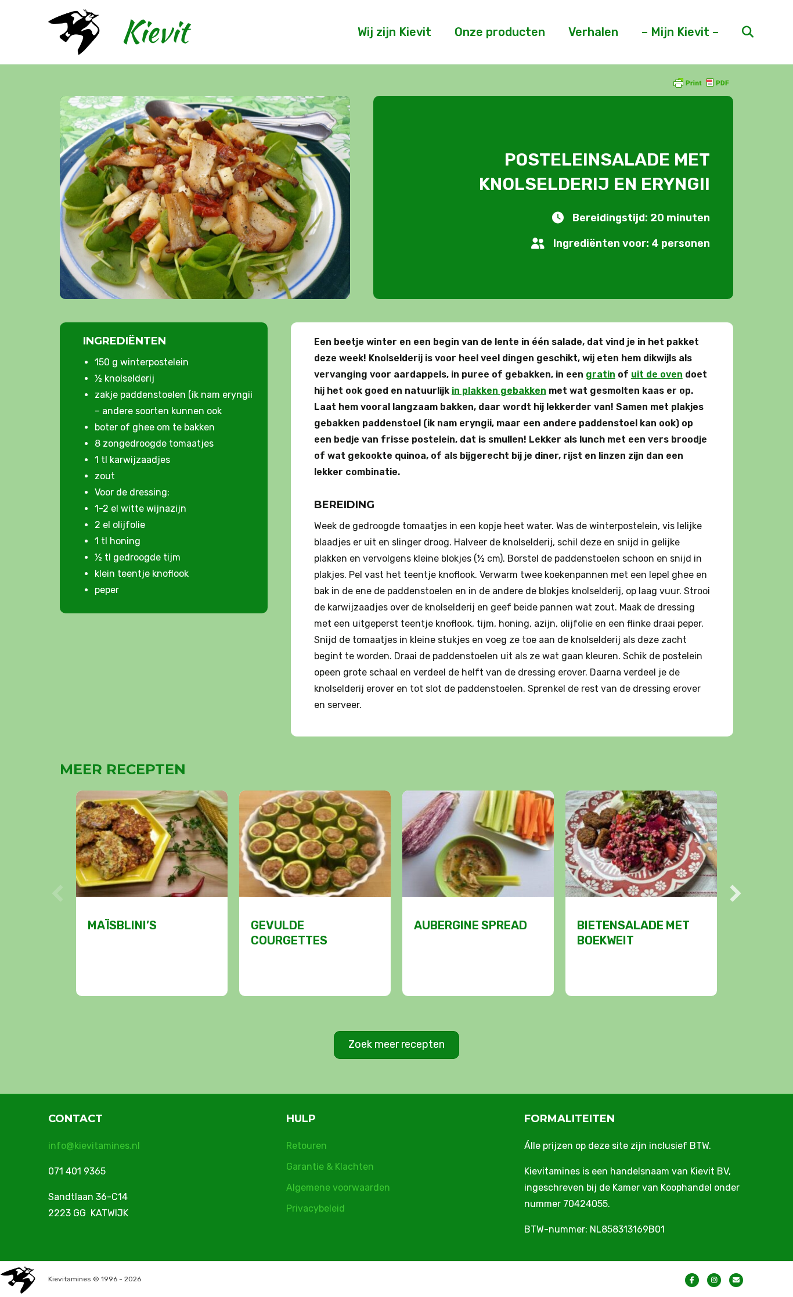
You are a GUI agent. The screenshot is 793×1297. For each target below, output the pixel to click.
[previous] (57, 893)
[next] (735, 893)
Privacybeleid (315, 1208)
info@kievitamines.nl (94, 1145)
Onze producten (500, 32)
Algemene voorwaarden (338, 1187)
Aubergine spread (470, 925)
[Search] (737, 32)
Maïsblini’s (122, 925)
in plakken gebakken (499, 390)
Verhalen (593, 32)
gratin (600, 374)
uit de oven (657, 374)
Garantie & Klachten (330, 1166)
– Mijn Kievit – (680, 32)
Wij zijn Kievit (394, 32)
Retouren (306, 1145)
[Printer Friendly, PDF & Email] (700, 82)
